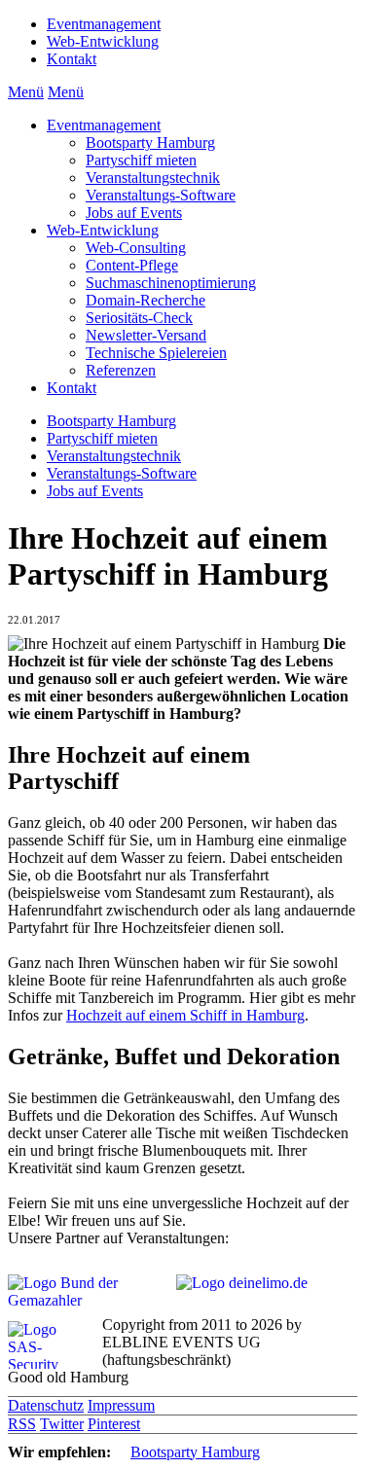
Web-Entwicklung (103, 41)
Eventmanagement (104, 24)
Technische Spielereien (156, 352)
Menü (26, 92)
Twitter (62, 1423)
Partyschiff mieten (141, 160)
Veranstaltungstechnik (153, 177)
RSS (22, 1423)
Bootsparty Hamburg (150, 142)
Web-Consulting (136, 247)
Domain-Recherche (145, 300)
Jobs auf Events (134, 212)
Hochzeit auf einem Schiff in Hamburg (185, 1015)
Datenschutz (46, 1405)
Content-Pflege (132, 265)
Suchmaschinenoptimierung (171, 282)
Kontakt (71, 59)
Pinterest (114, 1423)
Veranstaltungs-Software (161, 195)
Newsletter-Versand (146, 335)
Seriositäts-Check (139, 317)
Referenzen (121, 370)
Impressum (121, 1405)
